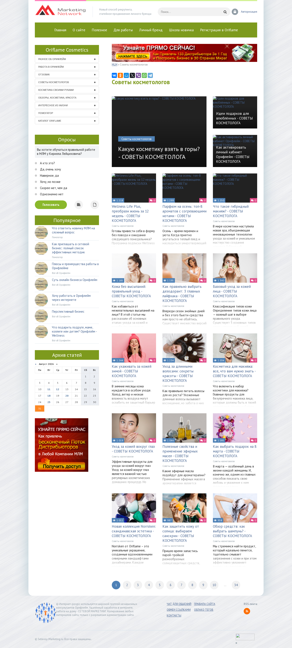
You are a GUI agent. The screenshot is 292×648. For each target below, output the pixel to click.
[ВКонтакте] (114, 75)
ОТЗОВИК (44, 74)
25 (48, 402)
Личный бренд (151, 30)
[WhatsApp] (144, 75)
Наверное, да (49, 175)
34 (236, 585)
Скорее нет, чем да (53, 188)
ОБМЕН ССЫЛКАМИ (179, 610)
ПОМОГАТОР (45, 113)
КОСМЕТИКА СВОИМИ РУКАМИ (56, 90)
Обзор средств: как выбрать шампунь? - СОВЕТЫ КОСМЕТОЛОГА (232, 531)
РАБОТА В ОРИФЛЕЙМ (51, 67)
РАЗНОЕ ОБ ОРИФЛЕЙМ (52, 59)
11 (48, 389)
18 (48, 395)
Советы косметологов (122, 225)
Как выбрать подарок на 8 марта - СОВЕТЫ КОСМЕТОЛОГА (235, 451)
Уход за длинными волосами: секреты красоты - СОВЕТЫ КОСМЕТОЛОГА (177, 373)
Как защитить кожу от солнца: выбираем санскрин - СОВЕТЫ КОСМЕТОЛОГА (180, 533)
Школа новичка (181, 30)
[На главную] (60, 11)
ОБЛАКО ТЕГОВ (203, 610)
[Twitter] (132, 75)
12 (57, 389)
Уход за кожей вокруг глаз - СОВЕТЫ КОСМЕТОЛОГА (133, 449)
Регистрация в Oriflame (219, 30)
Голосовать (51, 205)
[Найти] (225, 11)
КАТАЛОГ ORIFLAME (49, 120)
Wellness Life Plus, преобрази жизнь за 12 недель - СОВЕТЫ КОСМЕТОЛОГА (130, 213)
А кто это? (47, 163)
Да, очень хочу (50, 169)
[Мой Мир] (126, 75)
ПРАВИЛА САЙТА (204, 604)
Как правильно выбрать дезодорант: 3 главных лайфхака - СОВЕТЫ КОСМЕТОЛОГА (182, 293)
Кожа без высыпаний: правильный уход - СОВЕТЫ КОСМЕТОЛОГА (131, 291)
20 (66, 395)
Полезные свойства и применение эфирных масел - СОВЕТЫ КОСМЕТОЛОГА (180, 453)
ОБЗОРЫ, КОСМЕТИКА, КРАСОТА (57, 97)
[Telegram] (150, 75)
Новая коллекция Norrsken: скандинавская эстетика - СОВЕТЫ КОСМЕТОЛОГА (134, 531)
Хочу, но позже (49, 182)
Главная (60, 30)
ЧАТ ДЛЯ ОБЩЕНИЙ (179, 604)
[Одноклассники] (120, 75)
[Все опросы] (94, 204)
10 (214, 585)
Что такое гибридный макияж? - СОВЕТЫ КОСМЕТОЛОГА (231, 211)
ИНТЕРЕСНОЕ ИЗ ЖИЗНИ (53, 105)
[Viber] (138, 75)
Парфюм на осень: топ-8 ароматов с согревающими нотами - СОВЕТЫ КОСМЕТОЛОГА (184, 213)
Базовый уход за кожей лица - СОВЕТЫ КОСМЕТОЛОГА (232, 291)
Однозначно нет (51, 194)
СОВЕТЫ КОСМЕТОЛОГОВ (53, 82)
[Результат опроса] (78, 204)
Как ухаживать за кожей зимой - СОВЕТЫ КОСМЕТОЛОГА (131, 371)
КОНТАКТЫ (174, 615)
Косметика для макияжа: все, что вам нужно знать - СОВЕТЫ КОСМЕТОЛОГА (234, 371)
